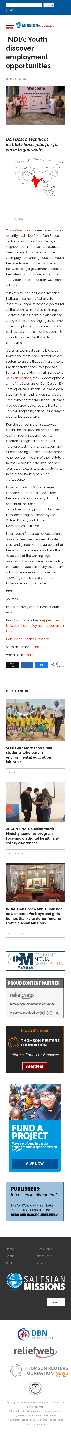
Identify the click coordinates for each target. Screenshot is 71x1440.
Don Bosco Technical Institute (28, 639)
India (29, 252)
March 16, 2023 (19, 79)
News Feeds (45, 1256)
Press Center (45, 1249)
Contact (11, 1263)
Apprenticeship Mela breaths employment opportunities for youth (35, 625)
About (10, 1256)
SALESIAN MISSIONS (49, 1402)
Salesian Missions (18, 378)
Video (41, 1263)
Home (10, 1249)
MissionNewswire (19, 230)
